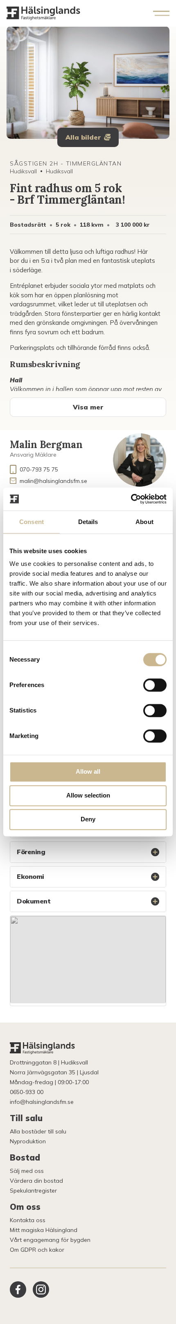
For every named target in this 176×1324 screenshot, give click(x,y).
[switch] (155, 685)
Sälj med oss (27, 1171)
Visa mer (88, 407)
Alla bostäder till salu (38, 1131)
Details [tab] (88, 521)
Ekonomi (30, 876)
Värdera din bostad (36, 1180)
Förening (31, 852)
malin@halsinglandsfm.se (53, 481)
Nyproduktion (28, 1141)
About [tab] (144, 521)
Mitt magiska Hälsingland (43, 1230)
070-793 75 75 (39, 469)
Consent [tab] (31, 521)
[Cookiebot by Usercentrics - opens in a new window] (131, 499)
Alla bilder (83, 137)
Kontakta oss (27, 1220)
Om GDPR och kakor (37, 1249)
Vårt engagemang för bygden (50, 1240)
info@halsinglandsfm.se (42, 1102)
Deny (88, 819)
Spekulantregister (33, 1190)
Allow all (88, 771)
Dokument (33, 901)
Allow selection (88, 795)
